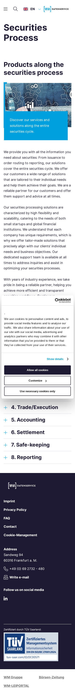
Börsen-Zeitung (51, 677)
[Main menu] (5, 9)
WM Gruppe (13, 677)
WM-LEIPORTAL (16, 686)
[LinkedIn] (5, 599)
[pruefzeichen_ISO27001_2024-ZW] (31, 660)
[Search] (15, 9)
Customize (35, 380)
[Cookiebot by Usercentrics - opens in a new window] (55, 300)
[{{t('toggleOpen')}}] (5, 407)
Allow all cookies (37, 370)
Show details (55, 358)
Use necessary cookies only (37, 391)
